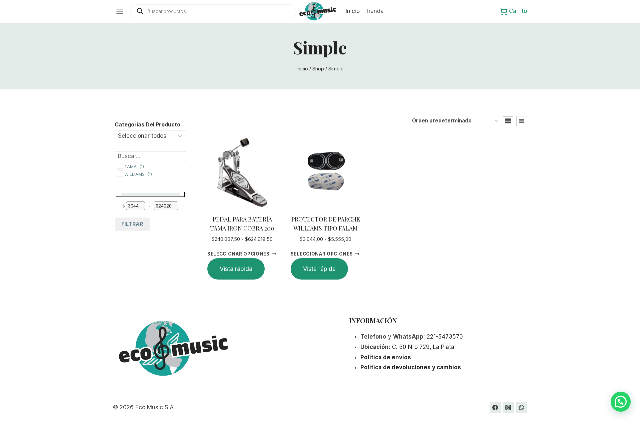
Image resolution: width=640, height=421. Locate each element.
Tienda (374, 11)
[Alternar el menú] (120, 11)
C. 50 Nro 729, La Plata (423, 347)
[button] (621, 402)
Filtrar (132, 224)
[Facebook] (495, 407)
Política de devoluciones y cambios (410, 367)
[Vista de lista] (521, 121)
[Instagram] (508, 407)
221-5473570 (445, 336)
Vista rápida (236, 268)
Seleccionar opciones (238, 254)
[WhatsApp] (521, 407)
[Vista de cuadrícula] (508, 121)
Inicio (353, 11)
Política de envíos (385, 357)
